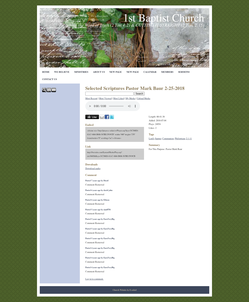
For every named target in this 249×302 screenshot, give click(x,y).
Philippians (180, 138)
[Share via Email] (102, 118)
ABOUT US (99, 71)
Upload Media (143, 98)
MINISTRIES (81, 71)
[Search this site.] (44, 91)
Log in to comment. (94, 278)
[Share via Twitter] (112, 118)
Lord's (151, 138)
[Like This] (92, 118)
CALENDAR (149, 71)
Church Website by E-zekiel (125, 290)
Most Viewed (105, 98)
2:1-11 (189, 138)
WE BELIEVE (61, 71)
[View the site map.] (49, 91)
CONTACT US (49, 79)
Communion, (168, 138)
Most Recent (91, 98)
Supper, (158, 138)
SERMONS (184, 71)
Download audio (92, 168)
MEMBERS (167, 71)
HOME (46, 71)
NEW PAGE (115, 71)
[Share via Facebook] (107, 118)
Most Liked (118, 98)
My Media (130, 98)
